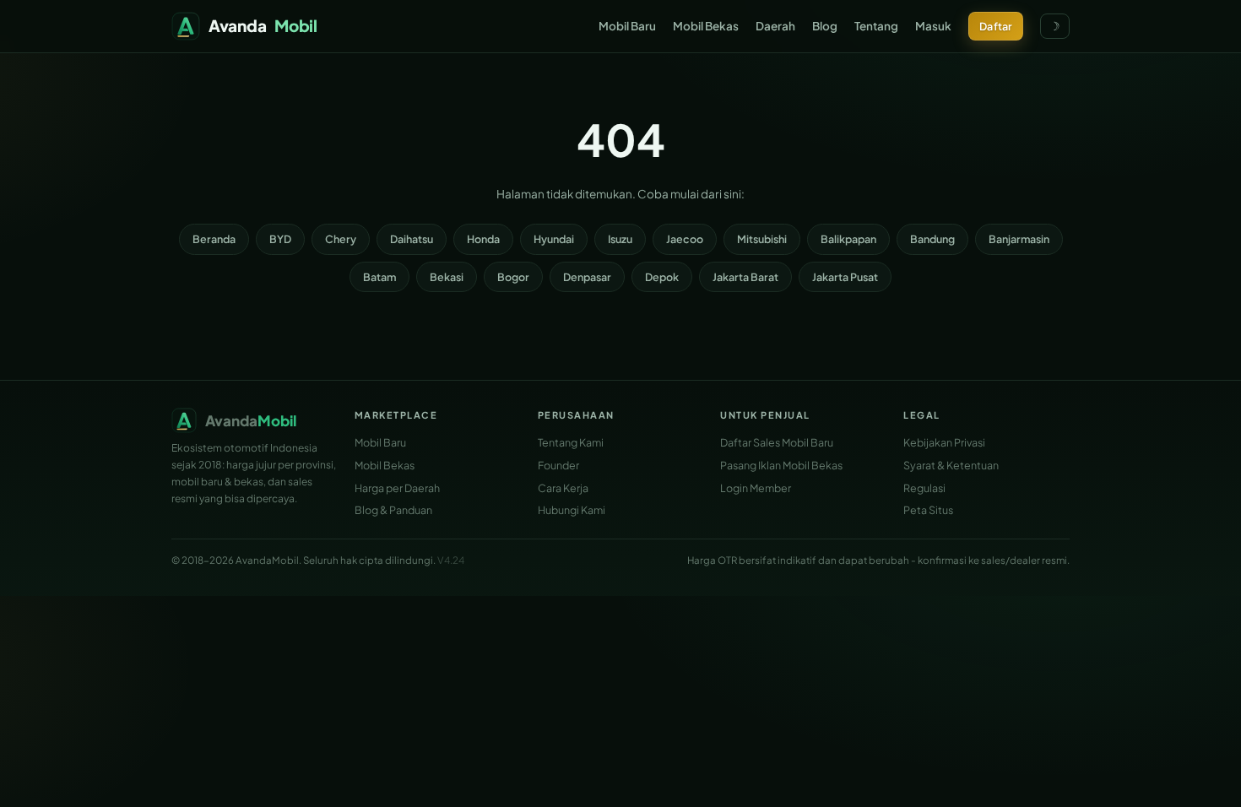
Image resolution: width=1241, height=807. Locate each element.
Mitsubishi (762, 239)
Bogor (513, 277)
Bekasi (446, 277)
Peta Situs (928, 510)
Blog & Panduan (393, 510)
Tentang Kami (571, 442)
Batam (379, 277)
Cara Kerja (563, 488)
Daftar (995, 26)
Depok (662, 277)
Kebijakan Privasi (944, 442)
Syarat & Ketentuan (951, 465)
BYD (280, 239)
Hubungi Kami (571, 510)
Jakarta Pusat (845, 277)
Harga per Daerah (397, 488)
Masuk (933, 26)
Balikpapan (848, 239)
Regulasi (924, 488)
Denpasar (587, 277)
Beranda (214, 239)
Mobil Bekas (706, 26)
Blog (824, 26)
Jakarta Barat (745, 277)
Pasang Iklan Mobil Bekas (781, 465)
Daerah (775, 26)
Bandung (932, 239)
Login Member (755, 488)
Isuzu (620, 239)
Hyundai (554, 239)
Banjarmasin (1019, 239)
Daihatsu (411, 239)
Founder (558, 465)
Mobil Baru (627, 26)
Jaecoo (684, 239)
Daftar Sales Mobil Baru (776, 442)
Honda (483, 239)
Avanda (263, 25)
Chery (340, 239)
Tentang (876, 26)
